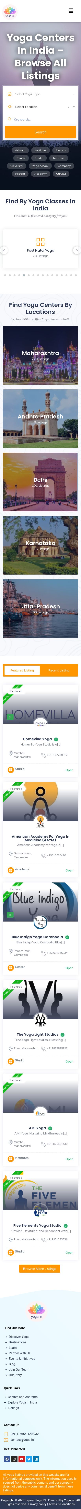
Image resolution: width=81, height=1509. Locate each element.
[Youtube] (21, 1459)
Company (64, 166)
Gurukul (61, 173)
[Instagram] (14, 1459)
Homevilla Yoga (37, 739)
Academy (40, 173)
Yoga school (40, 166)
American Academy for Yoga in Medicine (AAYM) (40, 838)
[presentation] (4, 250)
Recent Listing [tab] (58, 670)
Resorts (61, 150)
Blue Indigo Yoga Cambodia (37, 936)
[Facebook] (7, 1459)
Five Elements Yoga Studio (37, 1225)
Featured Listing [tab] (22, 670)
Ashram (20, 150)
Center (21, 158)
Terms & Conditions (62, 1504)
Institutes (40, 150)
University (16, 166)
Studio (39, 158)
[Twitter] (29, 1459)
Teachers (58, 158)
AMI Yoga (37, 1127)
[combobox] (45, 90)
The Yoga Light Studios (37, 1034)
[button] (71, 11)
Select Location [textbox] (42, 107)
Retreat (20, 173)
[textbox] (45, 94)
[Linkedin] (36, 1459)
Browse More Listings (39, 1269)
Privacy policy (37, 1504)
